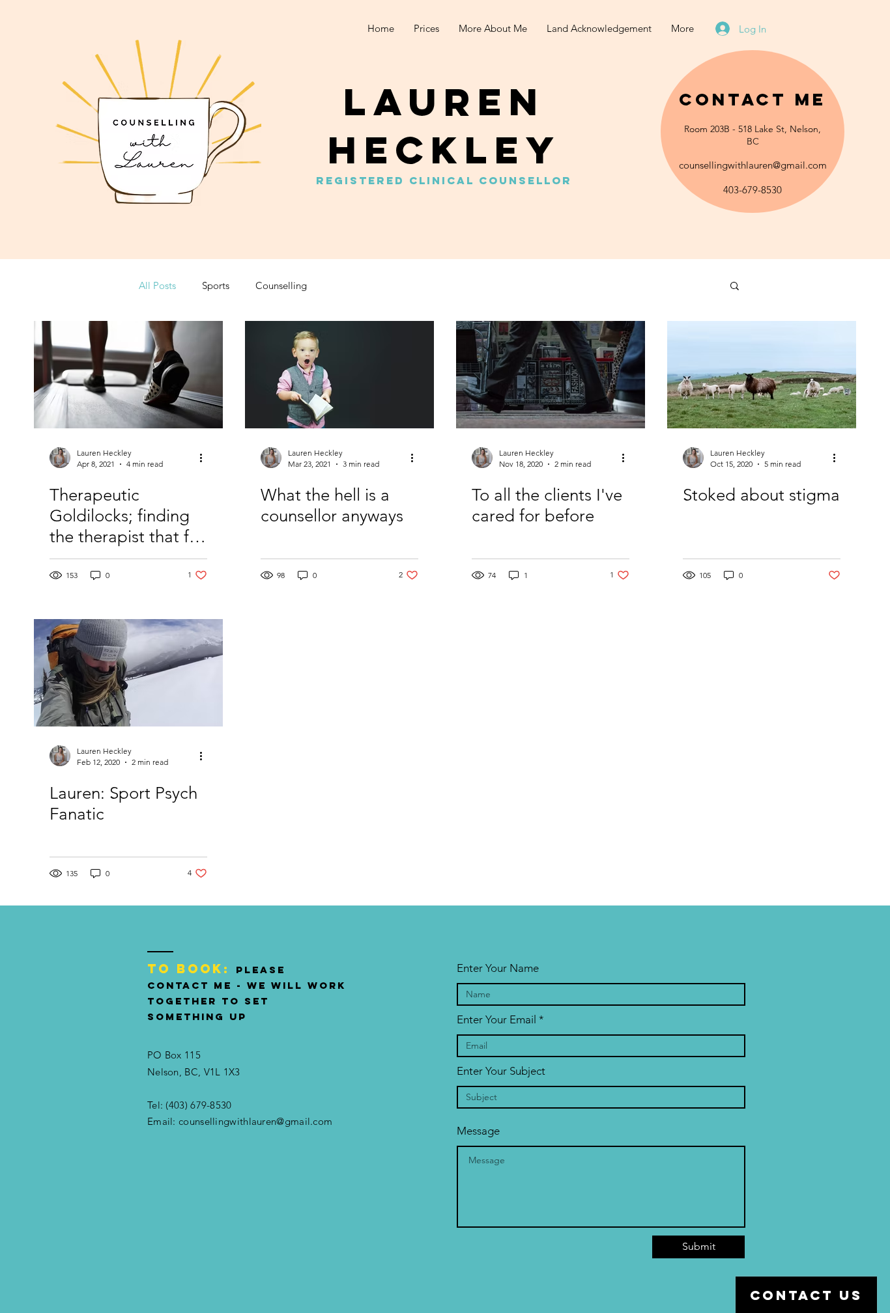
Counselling (281, 285)
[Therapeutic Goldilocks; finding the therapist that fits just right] (128, 374)
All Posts (157, 285)
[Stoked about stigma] (761, 374)
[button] (734, 287)
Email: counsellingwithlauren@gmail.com (239, 1121)
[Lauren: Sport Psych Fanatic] (128, 672)
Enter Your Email (496, 1019)
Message (478, 1131)
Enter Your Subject (501, 1071)
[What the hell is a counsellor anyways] (339, 374)
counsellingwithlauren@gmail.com (753, 165)
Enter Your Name (498, 968)
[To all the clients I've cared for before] (550, 374)
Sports (215, 285)
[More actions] (205, 457)
